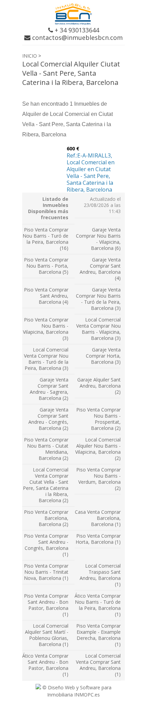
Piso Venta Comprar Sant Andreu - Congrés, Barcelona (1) (46, 544)
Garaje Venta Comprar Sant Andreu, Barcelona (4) (100, 268)
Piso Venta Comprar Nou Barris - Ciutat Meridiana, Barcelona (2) (46, 448)
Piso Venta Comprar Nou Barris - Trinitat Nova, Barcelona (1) (46, 571)
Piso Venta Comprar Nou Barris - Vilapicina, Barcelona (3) (45, 328)
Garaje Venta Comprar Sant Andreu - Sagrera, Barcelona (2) (49, 388)
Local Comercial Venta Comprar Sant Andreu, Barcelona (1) (98, 664)
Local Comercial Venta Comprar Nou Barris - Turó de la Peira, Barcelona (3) (46, 358)
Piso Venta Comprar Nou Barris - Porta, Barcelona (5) (46, 265)
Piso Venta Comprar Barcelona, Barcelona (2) (46, 518)
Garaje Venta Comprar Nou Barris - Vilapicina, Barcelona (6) (98, 238)
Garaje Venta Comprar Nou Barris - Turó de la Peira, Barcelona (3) (98, 298)
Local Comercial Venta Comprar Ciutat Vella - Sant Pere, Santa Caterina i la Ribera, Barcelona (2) (45, 485)
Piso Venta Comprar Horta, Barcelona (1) (98, 538)
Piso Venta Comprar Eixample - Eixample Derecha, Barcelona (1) (98, 634)
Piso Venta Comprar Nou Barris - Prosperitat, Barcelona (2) (98, 418)
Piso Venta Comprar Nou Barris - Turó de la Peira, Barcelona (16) (45, 238)
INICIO (29, 55)
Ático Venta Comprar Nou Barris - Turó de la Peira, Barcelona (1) (98, 604)
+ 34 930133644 (76, 30)
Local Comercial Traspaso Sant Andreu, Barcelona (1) (100, 574)
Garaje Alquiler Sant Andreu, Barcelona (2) (99, 385)
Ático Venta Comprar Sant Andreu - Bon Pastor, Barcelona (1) (45, 664)
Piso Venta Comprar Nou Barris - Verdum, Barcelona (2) (98, 478)
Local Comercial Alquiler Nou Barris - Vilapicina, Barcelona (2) (98, 448)
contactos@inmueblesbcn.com (76, 37)
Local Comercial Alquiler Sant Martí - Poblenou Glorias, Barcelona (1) (46, 634)
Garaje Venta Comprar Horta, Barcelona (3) (103, 355)
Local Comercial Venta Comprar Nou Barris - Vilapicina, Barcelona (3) (98, 328)
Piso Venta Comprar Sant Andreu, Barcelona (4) (46, 295)
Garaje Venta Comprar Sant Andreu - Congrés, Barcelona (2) (48, 418)
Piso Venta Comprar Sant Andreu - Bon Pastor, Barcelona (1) (46, 604)
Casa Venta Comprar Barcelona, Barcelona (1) (98, 518)
